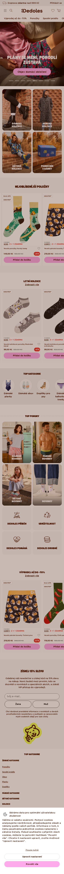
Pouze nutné (32, 850)
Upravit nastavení (32, 856)
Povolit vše (32, 864)
